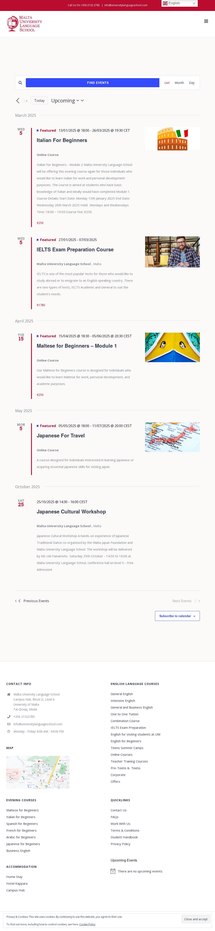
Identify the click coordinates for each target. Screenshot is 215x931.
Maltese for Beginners (22, 810)
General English (122, 694)
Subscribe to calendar (175, 616)
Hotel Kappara (17, 883)
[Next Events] (24, 101)
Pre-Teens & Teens (125, 768)
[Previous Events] (17, 100)
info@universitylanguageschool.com (125, 5)
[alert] (160, 871)
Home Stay (14, 877)
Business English (18, 850)
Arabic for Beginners (21, 837)
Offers (115, 781)
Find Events (98, 82)
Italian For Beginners (62, 139)
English (174, 3)
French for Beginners (21, 830)
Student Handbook (124, 837)
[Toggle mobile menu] (206, 21)
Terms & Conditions (125, 830)
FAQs (114, 817)
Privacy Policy (120, 844)
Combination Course (125, 721)
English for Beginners (126, 741)
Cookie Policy (87, 924)
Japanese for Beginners (23, 844)
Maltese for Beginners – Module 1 (77, 345)
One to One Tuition (124, 714)
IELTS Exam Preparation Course (75, 249)
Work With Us (120, 823)
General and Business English (132, 707)
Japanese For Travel (61, 435)
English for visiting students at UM (135, 734)
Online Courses (121, 754)
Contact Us (119, 810)
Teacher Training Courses (129, 761)
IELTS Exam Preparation (128, 727)
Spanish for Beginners (22, 823)
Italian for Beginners (20, 817)
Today (39, 100)
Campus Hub (15, 890)
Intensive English (123, 700)
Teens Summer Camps (127, 748)
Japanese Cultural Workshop (71, 511)
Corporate (118, 775)
